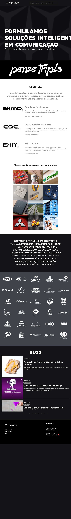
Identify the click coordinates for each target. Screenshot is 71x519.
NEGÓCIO (26, 404)
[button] (12, 108)
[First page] (24, 414)
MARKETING (27, 382)
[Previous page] (27, 414)
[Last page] (47, 414)
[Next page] (44, 414)
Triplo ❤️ (57, 434)
